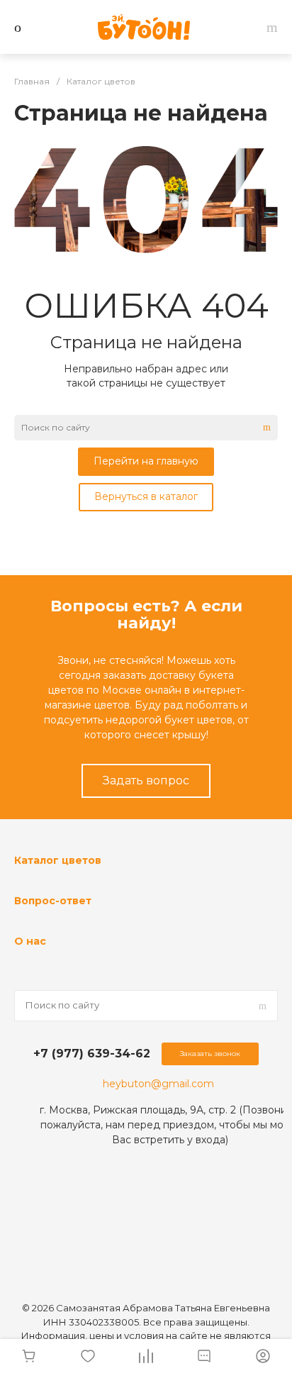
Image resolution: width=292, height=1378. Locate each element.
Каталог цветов (57, 860)
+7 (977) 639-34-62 (91, 1053)
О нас (30, 941)
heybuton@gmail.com (158, 1083)
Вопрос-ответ (52, 900)
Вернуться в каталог (146, 496)
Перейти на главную (146, 461)
